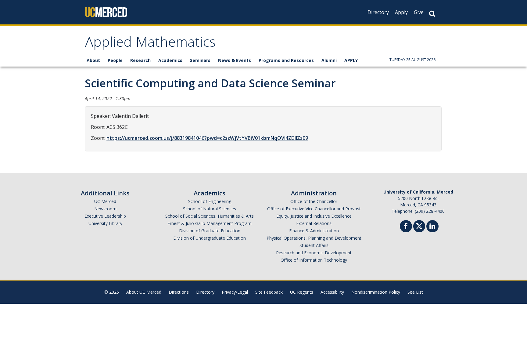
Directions (179, 292)
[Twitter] (419, 225)
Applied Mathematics (150, 44)
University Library (105, 223)
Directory (378, 12)
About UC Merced (143, 292)
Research (140, 60)
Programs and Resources (286, 60)
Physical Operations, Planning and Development (314, 238)
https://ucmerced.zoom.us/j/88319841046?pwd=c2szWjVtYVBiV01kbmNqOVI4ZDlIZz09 (207, 138)
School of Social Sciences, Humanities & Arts (209, 216)
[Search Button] (432, 14)
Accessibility (332, 292)
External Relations (314, 223)
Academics (170, 60)
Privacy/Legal (235, 292)
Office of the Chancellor (313, 201)
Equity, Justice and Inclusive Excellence (314, 216)
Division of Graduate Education (209, 231)
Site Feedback (269, 292)
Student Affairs (313, 245)
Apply (401, 12)
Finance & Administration (314, 231)
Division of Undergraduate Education (209, 238)
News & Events (234, 60)
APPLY (351, 60)
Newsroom (105, 209)
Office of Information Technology (314, 260)
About (93, 60)
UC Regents (301, 292)
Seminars (200, 60)
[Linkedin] (432, 227)
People (115, 60)
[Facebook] (406, 227)
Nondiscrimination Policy (375, 292)
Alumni (329, 60)
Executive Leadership (105, 216)
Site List (415, 292)
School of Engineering (209, 201)
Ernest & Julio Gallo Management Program (209, 223)
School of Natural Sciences (209, 209)
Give (419, 12)
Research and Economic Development (314, 253)
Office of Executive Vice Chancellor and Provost (314, 209)
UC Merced (105, 201)
